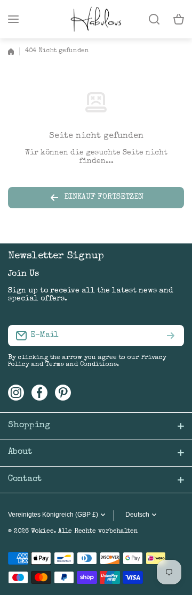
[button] (178, 19)
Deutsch (137, 514)
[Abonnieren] (170, 335)
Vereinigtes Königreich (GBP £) (53, 514)
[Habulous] (96, 19)
